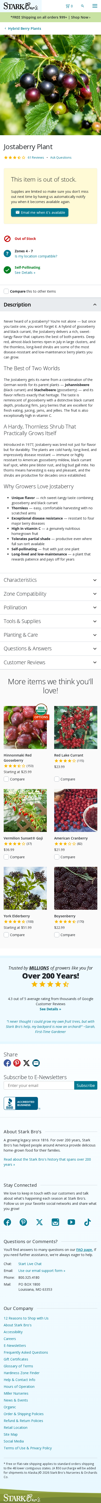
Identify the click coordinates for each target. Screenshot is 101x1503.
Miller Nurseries (16, 1393)
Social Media (14, 1441)
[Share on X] (26, 1063)
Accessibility (13, 1331)
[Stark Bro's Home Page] (21, 6)
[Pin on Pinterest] (17, 1063)
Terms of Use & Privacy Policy (28, 1448)
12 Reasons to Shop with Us (26, 1318)
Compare (17, 779)
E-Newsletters (15, 1345)
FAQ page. (84, 1249)
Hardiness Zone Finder (21, 1372)
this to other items (33, 291)
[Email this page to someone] (36, 1063)
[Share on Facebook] (7, 1063)
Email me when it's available (42, 212)
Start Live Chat (30, 1263)
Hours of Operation (19, 1386)
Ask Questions (61, 157)
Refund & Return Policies (23, 1420)
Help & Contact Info (19, 1379)
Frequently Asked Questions (26, 1352)
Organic (10, 1407)
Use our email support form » (41, 1270)
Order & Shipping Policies (24, 1413)
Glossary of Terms (18, 1366)
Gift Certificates (16, 1359)
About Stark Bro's (18, 1325)
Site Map (11, 1434)
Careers (10, 1338)
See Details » (50, 1009)
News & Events (16, 1400)
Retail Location (15, 1427)
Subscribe (86, 1085)
